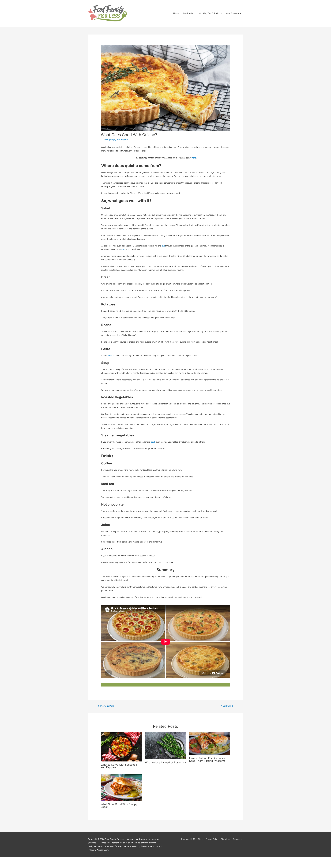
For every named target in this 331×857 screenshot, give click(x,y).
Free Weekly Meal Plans (192, 839)
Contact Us (238, 839)
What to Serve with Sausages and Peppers (119, 766)
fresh (153, 442)
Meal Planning (232, 13)
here (194, 158)
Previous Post (106, 706)
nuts (123, 249)
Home (176, 13)
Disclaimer (226, 839)
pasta (109, 355)
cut (163, 246)
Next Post (227, 706)
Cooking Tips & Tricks (209, 13)
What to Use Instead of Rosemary (165, 762)
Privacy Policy (212, 839)
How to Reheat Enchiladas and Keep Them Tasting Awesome (208, 759)
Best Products (189, 13)
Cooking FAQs (108, 139)
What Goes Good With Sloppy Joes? (119, 805)
